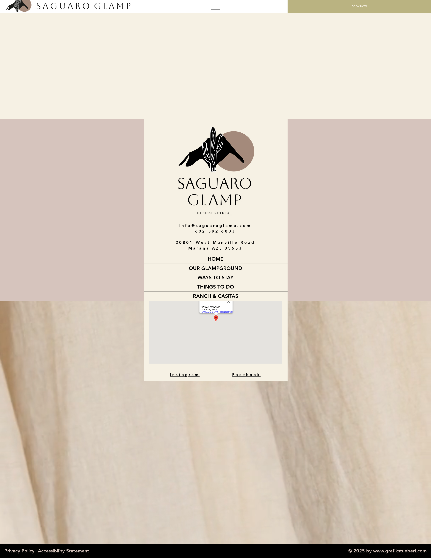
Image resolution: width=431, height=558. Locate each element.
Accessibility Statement (63, 551)
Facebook (246, 374)
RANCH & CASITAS (215, 296)
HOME (215, 259)
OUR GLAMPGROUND (215, 268)
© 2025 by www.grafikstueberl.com (387, 551)
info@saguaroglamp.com (215, 225)
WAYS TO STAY (215, 278)
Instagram (185, 374)
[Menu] (215, 8)
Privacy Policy (19, 551)
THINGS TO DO (215, 287)
